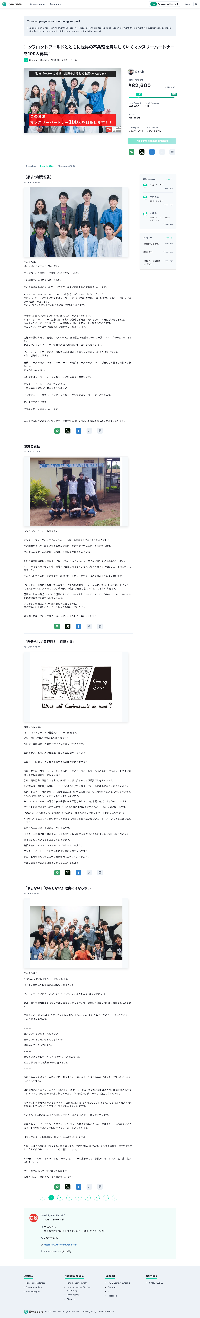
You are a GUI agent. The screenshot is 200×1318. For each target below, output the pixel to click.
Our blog (112, 1287)
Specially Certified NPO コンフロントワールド (54, 60)
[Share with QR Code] (172, 152)
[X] (142, 152)
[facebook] (152, 152)
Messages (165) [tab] (66, 166)
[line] (131, 152)
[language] (195, 4)
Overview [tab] (31, 166)
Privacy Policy (89, 1311)
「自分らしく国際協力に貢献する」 (151, 263)
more (168, 179)
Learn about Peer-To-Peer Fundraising (79, 1289)
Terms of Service (106, 1311)
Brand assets (73, 1295)
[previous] (42, 1197)
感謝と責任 (148, 252)
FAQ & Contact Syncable (119, 1283)
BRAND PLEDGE (155, 1283)
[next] (114, 1197)
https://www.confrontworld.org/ (60, 1244)
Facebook (112, 1296)
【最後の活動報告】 (151, 243)
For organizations (34, 1287)
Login (187, 4)
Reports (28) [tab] (47, 166)
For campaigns (33, 1291)
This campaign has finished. (151, 140)
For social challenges (35, 1283)
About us (71, 1299)
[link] (162, 152)
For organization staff (77, 1283)
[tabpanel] (78, 687)
